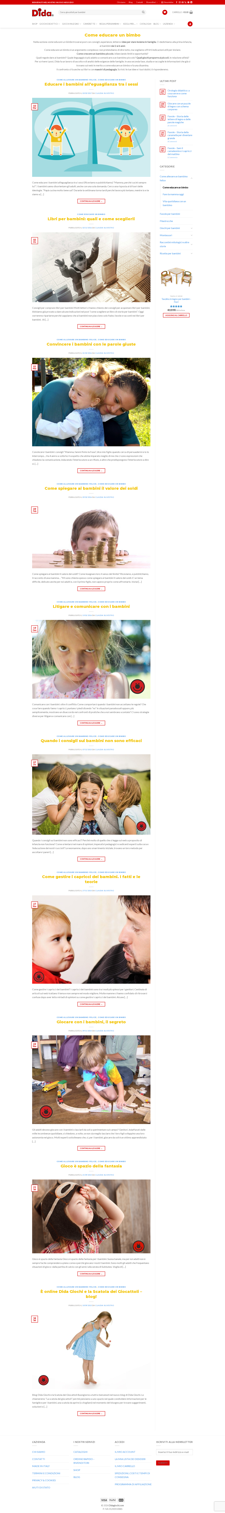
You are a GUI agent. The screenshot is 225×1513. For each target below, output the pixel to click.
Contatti (139, 2)
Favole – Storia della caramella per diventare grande (180, 135)
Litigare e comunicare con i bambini (91, 606)
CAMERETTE (89, 24)
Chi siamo (121, 2)
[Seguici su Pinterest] (188, 2)
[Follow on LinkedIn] (191, 2)
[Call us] (185, 2)
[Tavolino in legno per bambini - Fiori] (176, 277)
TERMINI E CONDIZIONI (46, 1473)
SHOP (34, 24)
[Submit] (143, 12)
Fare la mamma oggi (173, 194)
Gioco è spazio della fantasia (91, 1166)
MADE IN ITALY (41, 1466)
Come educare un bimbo (112, 80)
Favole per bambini (170, 213)
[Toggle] (191, 178)
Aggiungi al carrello (176, 315)
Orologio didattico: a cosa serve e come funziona (179, 93)
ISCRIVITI (163, 1463)
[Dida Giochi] (43, 12)
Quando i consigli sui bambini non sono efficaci (91, 740)
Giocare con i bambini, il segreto (91, 1021)
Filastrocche (166, 220)
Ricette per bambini (170, 253)
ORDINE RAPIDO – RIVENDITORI (83, 1461)
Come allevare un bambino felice (77, 80)
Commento (172, 157)
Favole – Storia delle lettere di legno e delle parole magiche (179, 119)
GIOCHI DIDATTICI (48, 24)
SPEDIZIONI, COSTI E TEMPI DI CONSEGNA (132, 1475)
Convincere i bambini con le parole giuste (91, 344)
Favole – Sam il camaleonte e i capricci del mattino (179, 151)
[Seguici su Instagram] (180, 2)
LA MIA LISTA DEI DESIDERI (130, 1459)
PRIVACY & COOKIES (44, 1480)
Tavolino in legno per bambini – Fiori (176, 300)
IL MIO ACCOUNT (125, 1451)
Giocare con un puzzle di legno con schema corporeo (179, 106)
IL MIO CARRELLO (125, 1466)
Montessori (166, 235)
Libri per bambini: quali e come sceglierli (91, 218)
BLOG (156, 24)
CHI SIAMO (38, 1451)
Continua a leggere (91, 201)
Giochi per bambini (170, 228)
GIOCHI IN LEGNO (70, 24)
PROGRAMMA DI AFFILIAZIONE (133, 1484)
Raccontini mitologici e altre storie (174, 244)
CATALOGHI (145, 24)
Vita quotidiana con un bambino (174, 203)
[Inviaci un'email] (183, 2)
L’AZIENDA (168, 24)
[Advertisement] (176, 377)
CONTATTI (38, 1459)
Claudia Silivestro (104, 93)
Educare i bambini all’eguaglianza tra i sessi (91, 84)
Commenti (172, 126)
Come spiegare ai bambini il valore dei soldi (91, 488)
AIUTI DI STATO (41, 1487)
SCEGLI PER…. (129, 24)
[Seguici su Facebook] (177, 2)
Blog (131, 2)
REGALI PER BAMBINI (109, 24)
